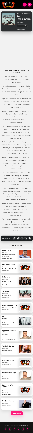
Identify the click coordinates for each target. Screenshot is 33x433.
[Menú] (30, 4)
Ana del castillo (22, 26)
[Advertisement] (16, 50)
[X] (22, 238)
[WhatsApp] (25, 238)
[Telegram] (29, 238)
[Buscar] (25, 4)
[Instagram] (23, 429)
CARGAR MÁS (17, 413)
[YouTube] (5, 429)
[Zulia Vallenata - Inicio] (8, 4)
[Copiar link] (14, 238)
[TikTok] (18, 429)
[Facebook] (18, 238)
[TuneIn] (14, 429)
